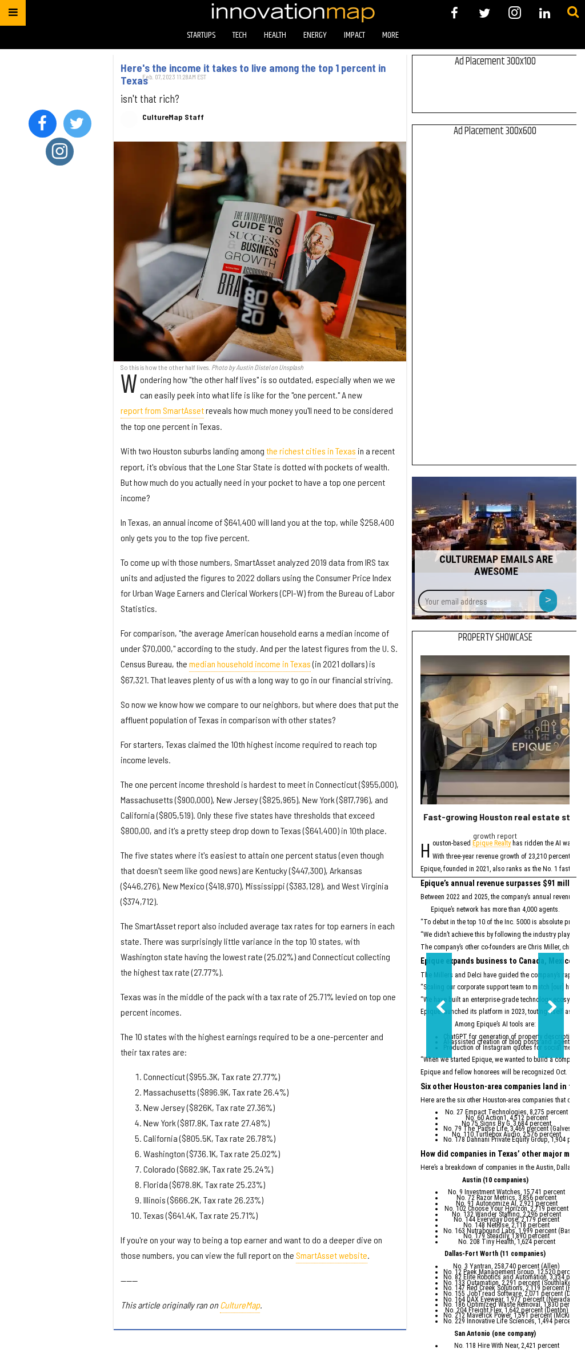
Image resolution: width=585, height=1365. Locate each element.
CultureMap (240, 1304)
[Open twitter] (484, 13)
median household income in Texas (250, 663)
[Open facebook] (454, 13)
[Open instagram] (514, 13)
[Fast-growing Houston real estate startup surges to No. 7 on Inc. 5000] (495, 729)
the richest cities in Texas (311, 450)
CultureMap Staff (173, 117)
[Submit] (573, 12)
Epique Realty (491, 844)
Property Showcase (495, 638)
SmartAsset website (331, 1255)
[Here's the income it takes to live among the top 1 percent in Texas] (260, 251)
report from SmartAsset (162, 410)
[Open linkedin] (544, 13)
